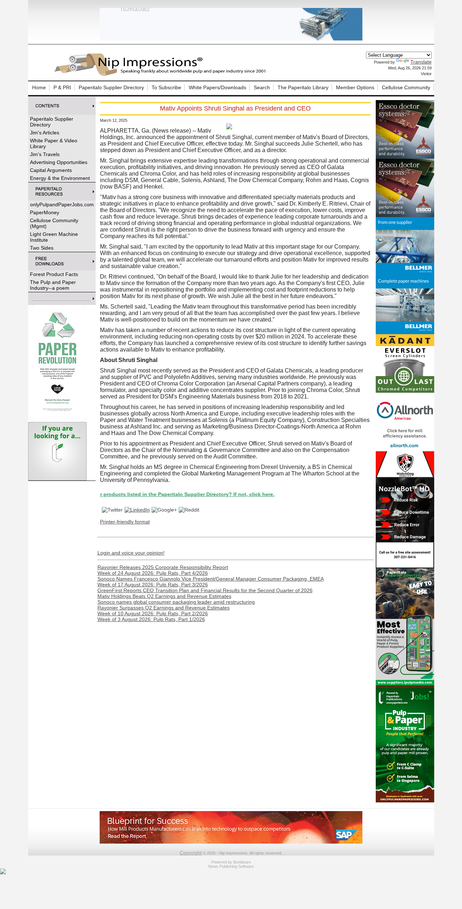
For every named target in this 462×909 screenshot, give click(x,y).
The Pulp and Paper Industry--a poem (53, 285)
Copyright (191, 853)
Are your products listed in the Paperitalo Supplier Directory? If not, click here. (149, 494)
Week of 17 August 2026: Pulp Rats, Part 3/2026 (152, 584)
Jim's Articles (44, 132)
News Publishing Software (231, 866)
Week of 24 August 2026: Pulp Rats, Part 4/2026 (152, 573)
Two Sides (41, 248)
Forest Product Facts (54, 274)
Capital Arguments (51, 170)
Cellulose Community (406, 87)
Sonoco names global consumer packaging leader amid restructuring (176, 602)
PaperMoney (44, 212)
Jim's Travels (45, 154)
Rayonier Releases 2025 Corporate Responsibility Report (162, 567)
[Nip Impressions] (161, 75)
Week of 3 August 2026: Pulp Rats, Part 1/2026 (151, 619)
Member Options (355, 87)
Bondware (242, 862)
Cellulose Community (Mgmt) (54, 223)
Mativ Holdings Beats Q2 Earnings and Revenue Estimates (164, 596)
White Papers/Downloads (217, 87)
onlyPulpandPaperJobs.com (62, 204)
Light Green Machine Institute (54, 237)
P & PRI (62, 87)
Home (39, 87)
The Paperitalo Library (303, 87)
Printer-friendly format (125, 522)
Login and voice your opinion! (131, 553)
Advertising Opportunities (58, 162)
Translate (421, 62)
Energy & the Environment (60, 178)
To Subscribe (166, 87)
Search (262, 87)
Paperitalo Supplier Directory (111, 87)
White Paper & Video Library (53, 143)
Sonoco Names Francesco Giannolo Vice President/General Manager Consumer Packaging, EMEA (210, 579)
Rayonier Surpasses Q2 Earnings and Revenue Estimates (163, 608)
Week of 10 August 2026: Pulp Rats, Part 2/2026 (152, 613)
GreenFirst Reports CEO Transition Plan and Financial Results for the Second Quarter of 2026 (205, 590)
